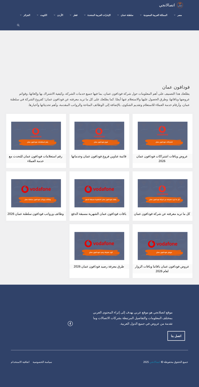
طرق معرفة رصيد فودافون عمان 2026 (99, 266)
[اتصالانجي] (179, 5)
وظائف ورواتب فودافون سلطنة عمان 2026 (35, 214)
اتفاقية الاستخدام (20, 361)
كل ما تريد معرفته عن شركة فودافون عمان (162, 214)
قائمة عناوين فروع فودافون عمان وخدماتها (98, 156)
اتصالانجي (167, 5)
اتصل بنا (176, 336)
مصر (179, 15)
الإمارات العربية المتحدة (99, 15)
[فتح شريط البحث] (18, 25)
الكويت (43, 15)
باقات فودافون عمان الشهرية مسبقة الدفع (98, 214)
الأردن (60, 15)
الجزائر (26, 15)
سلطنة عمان (127, 15)
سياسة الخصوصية (42, 361)
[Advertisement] (99, 54)
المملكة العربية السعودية (155, 15)
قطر (75, 15)
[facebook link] (70, 323)
